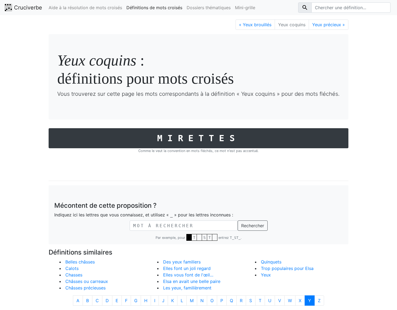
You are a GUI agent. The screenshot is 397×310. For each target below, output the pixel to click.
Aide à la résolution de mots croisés (85, 7)
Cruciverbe (27, 7)
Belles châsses (80, 262)
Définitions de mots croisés (154, 7)
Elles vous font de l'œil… (188, 275)
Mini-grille (245, 7)
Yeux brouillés (255, 24)
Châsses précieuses (85, 288)
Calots (72, 268)
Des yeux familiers (182, 262)
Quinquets (271, 262)
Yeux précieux (328, 24)
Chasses (73, 275)
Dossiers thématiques (209, 7)
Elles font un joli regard (187, 268)
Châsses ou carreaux (86, 281)
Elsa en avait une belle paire (191, 281)
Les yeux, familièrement (187, 288)
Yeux (266, 275)
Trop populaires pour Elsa (287, 268)
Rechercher (252, 225)
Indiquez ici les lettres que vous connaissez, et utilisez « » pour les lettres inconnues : (143, 214)
